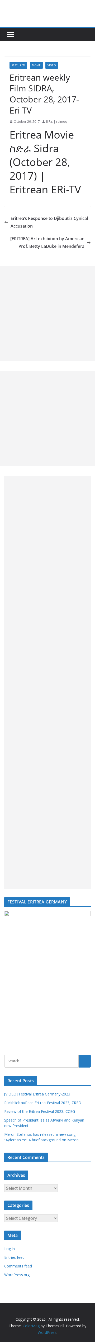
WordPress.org (17, 1274)
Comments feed (18, 1266)
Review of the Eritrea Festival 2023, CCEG (39, 1111)
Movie (36, 65)
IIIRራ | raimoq (56, 121)
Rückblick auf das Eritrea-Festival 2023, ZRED (42, 1102)
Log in (9, 1248)
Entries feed (14, 1257)
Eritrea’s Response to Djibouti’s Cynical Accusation (49, 222)
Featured (18, 65)
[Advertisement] (47, 313)
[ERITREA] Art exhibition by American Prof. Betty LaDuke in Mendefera (47, 242)
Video (52, 65)
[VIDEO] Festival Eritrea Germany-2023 (37, 1094)
